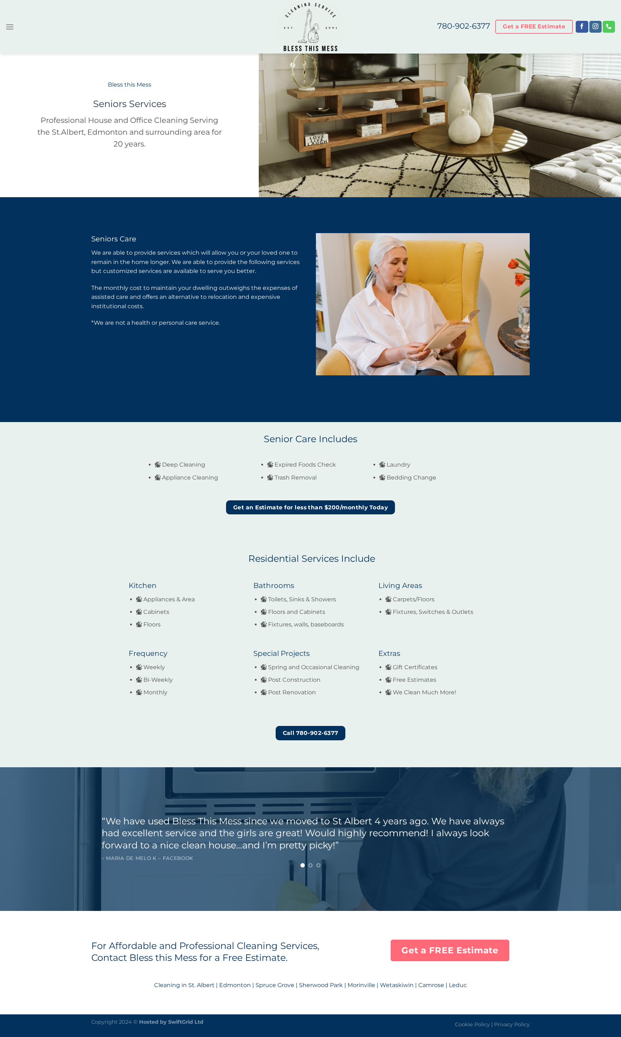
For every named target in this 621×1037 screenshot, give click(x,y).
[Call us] (609, 27)
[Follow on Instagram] (595, 27)
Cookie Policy (472, 1024)
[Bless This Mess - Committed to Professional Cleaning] (311, 27)
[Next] (599, 846)
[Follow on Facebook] (582, 27)
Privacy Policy (512, 1024)
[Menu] (9, 27)
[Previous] (21, 846)
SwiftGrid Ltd (185, 1022)
